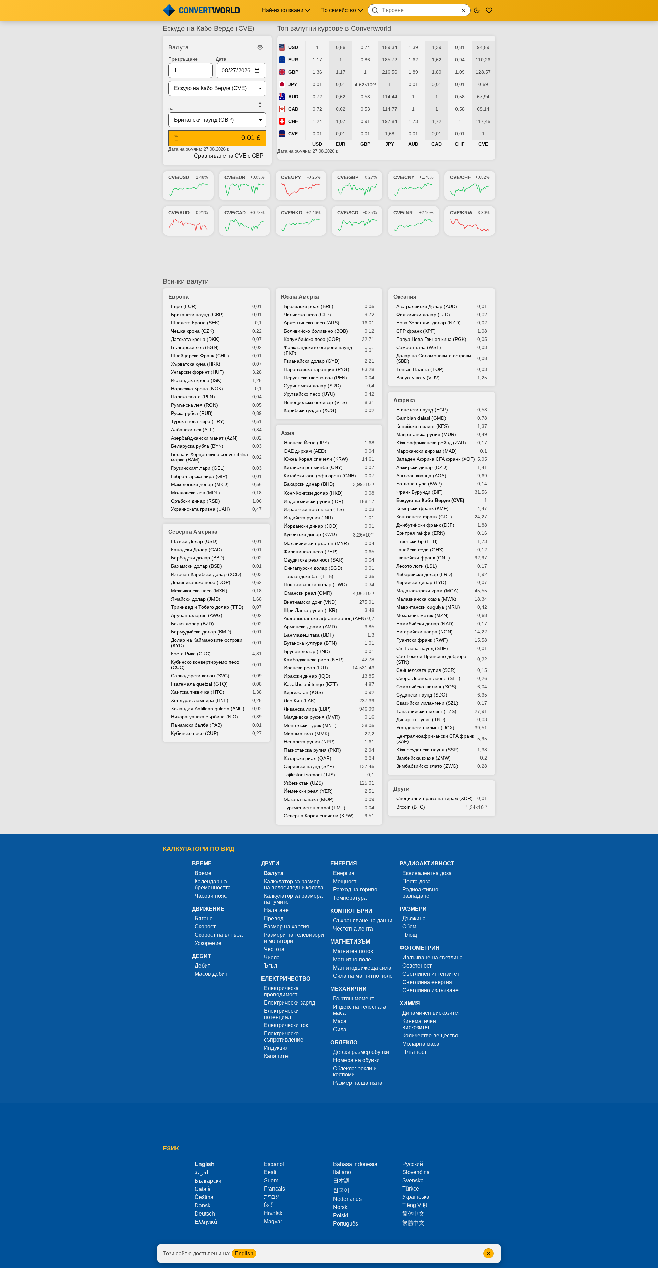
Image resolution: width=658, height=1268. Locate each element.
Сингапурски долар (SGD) (313, 568)
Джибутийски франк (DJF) (425, 525)
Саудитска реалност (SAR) (314, 560)
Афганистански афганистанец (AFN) (325, 618)
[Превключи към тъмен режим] (477, 10)
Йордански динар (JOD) (311, 526)
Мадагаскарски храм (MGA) (427, 590)
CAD (293, 109)
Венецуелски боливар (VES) (315, 402)
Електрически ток (286, 1025)
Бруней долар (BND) (307, 651)
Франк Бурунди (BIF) (419, 492)
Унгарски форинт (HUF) (197, 372)
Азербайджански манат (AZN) (204, 438)
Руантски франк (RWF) (422, 640)
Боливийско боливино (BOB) (316, 331)
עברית (271, 1197)
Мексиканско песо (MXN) (199, 590)
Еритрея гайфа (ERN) (420, 533)
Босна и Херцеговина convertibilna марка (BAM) (209, 457)
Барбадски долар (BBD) (197, 558)
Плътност (414, 1052)
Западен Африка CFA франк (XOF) (435, 459)
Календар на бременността (213, 884)
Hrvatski (274, 1213)
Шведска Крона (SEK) (195, 322)
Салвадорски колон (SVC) (200, 675)
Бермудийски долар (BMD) (201, 632)
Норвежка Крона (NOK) (197, 388)
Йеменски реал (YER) (308, 791)
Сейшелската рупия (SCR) (426, 670)
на (171, 108)
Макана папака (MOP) (309, 799)
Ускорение (208, 943)
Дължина (414, 918)
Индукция (276, 1048)
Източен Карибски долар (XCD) (206, 574)
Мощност (344, 881)
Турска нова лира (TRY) (198, 421)
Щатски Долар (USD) (194, 541)
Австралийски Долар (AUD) (426, 306)
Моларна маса (420, 1044)
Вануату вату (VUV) (418, 377)
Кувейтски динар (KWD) (310, 534)
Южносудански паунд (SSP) (427, 749)
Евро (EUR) (184, 306)
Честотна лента (353, 929)
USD (293, 47)
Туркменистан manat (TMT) (314, 807)
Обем (409, 927)
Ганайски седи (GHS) (420, 549)
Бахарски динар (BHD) (309, 484)
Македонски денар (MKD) (200, 484)
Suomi (272, 1180)
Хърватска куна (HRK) (195, 364)
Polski (340, 1215)
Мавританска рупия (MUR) (426, 434)
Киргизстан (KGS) (303, 692)
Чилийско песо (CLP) (307, 314)
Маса (339, 1021)
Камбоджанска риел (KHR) (314, 659)
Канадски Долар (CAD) (196, 549)
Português (345, 1224)
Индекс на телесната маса (359, 1010)
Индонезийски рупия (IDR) (313, 501)
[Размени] (260, 105)
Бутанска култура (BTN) (310, 643)
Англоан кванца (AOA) (421, 475)
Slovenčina (416, 1172)
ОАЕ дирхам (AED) (305, 451)
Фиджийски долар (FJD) (423, 314)
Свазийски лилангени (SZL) (427, 703)
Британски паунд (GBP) (197, 314)
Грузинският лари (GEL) (198, 468)
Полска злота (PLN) (193, 396)
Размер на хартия (286, 927)
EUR (293, 59)
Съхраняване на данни (362, 920)
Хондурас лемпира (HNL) (199, 700)
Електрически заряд (289, 1003)
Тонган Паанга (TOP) (420, 369)
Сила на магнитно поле (363, 976)
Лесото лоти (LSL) (416, 566)
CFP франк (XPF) (416, 331)
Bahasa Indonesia (355, 1164)
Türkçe (410, 1189)
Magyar (273, 1221)
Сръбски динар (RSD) (195, 501)
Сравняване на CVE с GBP (229, 156)
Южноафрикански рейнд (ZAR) (431, 442)
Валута (273, 873)
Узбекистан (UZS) (303, 783)
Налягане (276, 910)
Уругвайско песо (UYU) (309, 394)
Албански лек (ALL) (193, 429)
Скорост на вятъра (219, 935)
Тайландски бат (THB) (308, 576)
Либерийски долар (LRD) (424, 574)
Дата (221, 59)
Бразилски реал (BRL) (308, 306)
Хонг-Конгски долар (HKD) (313, 493)
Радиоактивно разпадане (420, 893)
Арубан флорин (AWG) (196, 615)
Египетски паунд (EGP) (422, 410)
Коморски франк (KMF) (422, 508)
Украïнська (415, 1197)
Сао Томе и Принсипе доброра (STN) (431, 659)
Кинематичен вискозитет (419, 1024)
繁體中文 (413, 1223)
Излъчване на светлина (432, 957)
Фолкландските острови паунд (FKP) (318, 350)
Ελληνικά (206, 1222)
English (244, 1253)
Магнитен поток (353, 951)
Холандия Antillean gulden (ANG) (207, 708)
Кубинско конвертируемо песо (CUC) (205, 664)
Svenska (413, 1180)
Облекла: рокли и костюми (355, 1072)
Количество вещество (430, 1035)
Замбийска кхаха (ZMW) (423, 758)
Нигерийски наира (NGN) (424, 632)
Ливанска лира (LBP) (307, 709)
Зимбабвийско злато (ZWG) (427, 766)
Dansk (202, 1205)
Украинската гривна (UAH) (200, 509)
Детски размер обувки (361, 1052)
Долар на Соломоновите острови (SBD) (433, 358)
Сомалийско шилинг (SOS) (426, 686)
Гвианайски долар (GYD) (312, 361)
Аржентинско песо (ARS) (311, 322)
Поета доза (416, 881)
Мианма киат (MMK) (306, 733)
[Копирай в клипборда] (176, 138)
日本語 (341, 1181)
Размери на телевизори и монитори (294, 938)
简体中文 (413, 1214)
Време (203, 873)
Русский (412, 1164)
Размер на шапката (357, 1083)
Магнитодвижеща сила (362, 968)
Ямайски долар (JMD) (195, 599)
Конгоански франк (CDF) (424, 516)
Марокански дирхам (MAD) (426, 451)
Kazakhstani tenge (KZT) (311, 684)
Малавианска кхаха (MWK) (426, 599)
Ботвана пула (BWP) (419, 484)
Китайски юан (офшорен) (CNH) (320, 475)
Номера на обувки (356, 1060)
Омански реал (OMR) (308, 593)
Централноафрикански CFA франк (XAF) (435, 738)
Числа (272, 957)
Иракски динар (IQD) (307, 676)
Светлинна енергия (427, 982)
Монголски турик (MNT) (310, 725)
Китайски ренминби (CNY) (313, 467)
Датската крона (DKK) (195, 339)
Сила (339, 1029)
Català (203, 1189)
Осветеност (417, 966)
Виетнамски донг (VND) (310, 602)
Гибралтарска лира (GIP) (199, 476)
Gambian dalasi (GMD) (421, 418)
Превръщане (183, 59)
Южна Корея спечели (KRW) (316, 459)
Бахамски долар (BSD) (196, 566)
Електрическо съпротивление (283, 1037)
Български (208, 1181)
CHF (293, 121)
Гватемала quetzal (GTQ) (199, 684)
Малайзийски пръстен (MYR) (316, 543)
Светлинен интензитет (430, 974)
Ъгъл (270, 966)
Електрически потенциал (281, 1014)
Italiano (342, 1172)
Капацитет (277, 1056)
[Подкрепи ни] (489, 10)
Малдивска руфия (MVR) (312, 717)
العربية (202, 1172)
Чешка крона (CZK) (192, 331)
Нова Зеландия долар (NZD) (428, 322)
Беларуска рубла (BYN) (197, 446)
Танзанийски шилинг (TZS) (426, 711)
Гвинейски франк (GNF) (423, 558)
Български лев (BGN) (195, 347)
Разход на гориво (355, 889)
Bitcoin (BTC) (410, 807)
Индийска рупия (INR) (308, 517)
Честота (274, 949)
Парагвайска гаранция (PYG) (316, 369)
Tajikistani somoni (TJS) (309, 774)
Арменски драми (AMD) (310, 626)
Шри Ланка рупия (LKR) (310, 610)
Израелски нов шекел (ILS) (314, 509)
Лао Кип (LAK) (300, 700)
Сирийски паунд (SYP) (309, 766)
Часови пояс (211, 896)
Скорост (205, 927)
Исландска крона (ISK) (196, 380)
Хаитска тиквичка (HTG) (197, 692)
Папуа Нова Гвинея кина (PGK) (431, 339)
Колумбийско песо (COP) (312, 339)
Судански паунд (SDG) (421, 695)
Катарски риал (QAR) (307, 758)
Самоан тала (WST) (418, 347)
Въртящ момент (353, 998)
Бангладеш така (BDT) (309, 635)
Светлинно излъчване (430, 990)
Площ (409, 935)
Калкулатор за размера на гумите (293, 899)
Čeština (204, 1197)
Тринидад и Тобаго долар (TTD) (207, 607)
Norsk (340, 1207)
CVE (293, 133)
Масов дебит (211, 974)
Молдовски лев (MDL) (195, 492)
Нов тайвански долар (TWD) (315, 584)
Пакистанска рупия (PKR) (312, 750)
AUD (293, 96)
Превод (273, 918)
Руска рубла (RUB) (192, 413)
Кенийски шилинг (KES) (422, 426)
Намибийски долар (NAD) (425, 623)
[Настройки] (260, 47)
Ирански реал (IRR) (306, 667)
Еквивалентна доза (427, 873)
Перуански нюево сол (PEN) (315, 377)
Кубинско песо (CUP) (194, 733)
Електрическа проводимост (281, 991)
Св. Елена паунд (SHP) (422, 648)
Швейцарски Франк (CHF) (200, 355)
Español (274, 1164)
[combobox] (419, 10)
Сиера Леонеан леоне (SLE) (428, 678)
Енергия (343, 873)
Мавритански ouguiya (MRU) (428, 607)
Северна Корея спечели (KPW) (319, 815)
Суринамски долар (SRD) (312, 386)
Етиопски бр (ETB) (417, 541)
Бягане (204, 918)
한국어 (341, 1190)
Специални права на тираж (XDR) (434, 798)
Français (274, 1189)
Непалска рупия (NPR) (309, 741)
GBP (293, 72)
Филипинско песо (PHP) (311, 551)
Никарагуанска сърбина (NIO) (204, 716)
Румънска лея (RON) (194, 405)
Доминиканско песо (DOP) (200, 582)
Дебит (202, 966)
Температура (350, 898)
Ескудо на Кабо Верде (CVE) (430, 500)
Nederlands (347, 1199)
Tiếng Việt (414, 1205)
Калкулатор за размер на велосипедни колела (294, 884)
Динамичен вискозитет (431, 1013)
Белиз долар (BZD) (192, 623)
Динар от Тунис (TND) (421, 719)
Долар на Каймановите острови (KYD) (206, 642)
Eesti (270, 1172)
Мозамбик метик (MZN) (422, 615)
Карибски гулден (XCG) (310, 410)
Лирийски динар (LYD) (421, 582)
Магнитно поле (352, 959)
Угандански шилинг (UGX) (425, 727)
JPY (292, 84)
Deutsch (205, 1214)
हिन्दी (269, 1205)
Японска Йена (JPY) (306, 442)
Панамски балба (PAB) (196, 725)
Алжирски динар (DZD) (422, 467)
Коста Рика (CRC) (191, 653)
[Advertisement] (329, 256)
